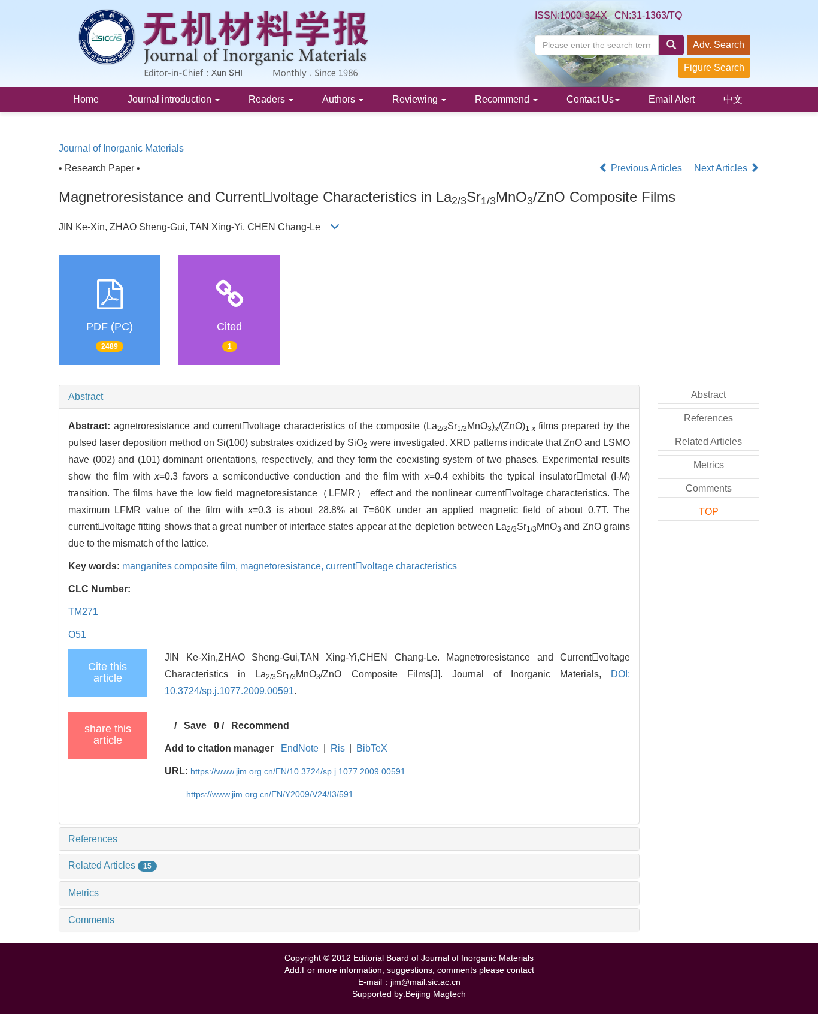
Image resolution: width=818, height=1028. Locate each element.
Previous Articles (646, 168)
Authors (340, 99)
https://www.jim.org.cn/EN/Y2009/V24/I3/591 (269, 794)
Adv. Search (718, 45)
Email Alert (672, 99)
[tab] (349, 396)
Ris (338, 748)
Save (195, 725)
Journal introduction (171, 99)
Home (86, 99)
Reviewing (416, 99)
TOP (709, 512)
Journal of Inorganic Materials (121, 148)
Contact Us (590, 99)
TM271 (83, 612)
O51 (77, 634)
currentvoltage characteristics (391, 566)
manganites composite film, (181, 566)
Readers (268, 99)
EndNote (300, 748)
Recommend (503, 99)
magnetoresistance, (283, 566)
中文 (733, 99)
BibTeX (371, 748)
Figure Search (714, 67)
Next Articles (722, 168)
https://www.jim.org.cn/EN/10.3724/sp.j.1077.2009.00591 (297, 771)
